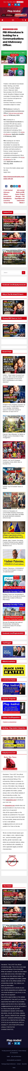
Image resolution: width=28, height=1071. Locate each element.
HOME (8, 1056)
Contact (19, 1064)
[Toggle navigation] (13, 20)
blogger (15, 219)
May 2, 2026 (8, 954)
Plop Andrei (13, 11)
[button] (22, 20)
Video (14, 1067)
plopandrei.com (10, 805)
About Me (24, 1064)
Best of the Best (8, 219)
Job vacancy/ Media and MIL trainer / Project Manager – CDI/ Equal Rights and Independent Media (19, 196)
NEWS (16, 29)
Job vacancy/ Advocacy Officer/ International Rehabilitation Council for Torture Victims (8, 196)
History (20, 253)
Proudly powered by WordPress (10, 1050)
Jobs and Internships (8, 29)
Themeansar (15, 1052)
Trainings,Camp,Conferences (8, 1064)
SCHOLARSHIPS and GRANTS (14, 1060)
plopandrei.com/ (11, 800)
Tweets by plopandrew (9, 722)
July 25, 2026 (9, 901)
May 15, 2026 (9, 936)
